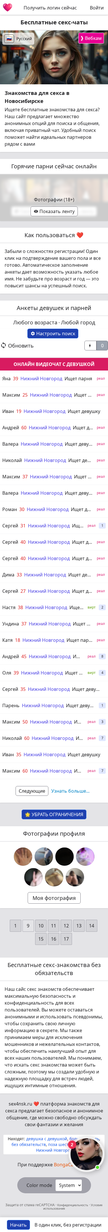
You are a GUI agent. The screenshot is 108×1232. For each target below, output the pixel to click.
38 (20, 607)
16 (53, 939)
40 (23, 542)
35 (23, 689)
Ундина (10, 624)
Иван (8, 411)
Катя (7, 640)
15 (40, 939)
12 (66, 926)
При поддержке (54, 1164)
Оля (6, 673)
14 (91, 926)
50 (25, 722)
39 (15, 378)
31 (23, 526)
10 (40, 926)
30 (21, 509)
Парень (11, 705)
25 (25, 395)
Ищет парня (78, 378)
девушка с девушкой (46, 1138)
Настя (9, 607)
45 (23, 656)
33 (19, 575)
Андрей (10, 427)
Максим (11, 395)
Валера (10, 444)
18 (17, 640)
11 (53, 926)
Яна (6, 378)
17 (66, 939)
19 (18, 411)
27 (23, 591)
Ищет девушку (84, 411)
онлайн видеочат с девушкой (54, 364)
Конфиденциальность (72, 1205)
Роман (9, 509)
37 (25, 476)
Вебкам (91, 38)
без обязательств (29, 1144)
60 (23, 427)
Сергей (10, 526)
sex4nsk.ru (20, 1104)
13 (79, 926)
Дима (8, 575)
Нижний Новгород (41, 378)
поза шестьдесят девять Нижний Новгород (66, 1147)
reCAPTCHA (45, 1204)
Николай (12, 460)
